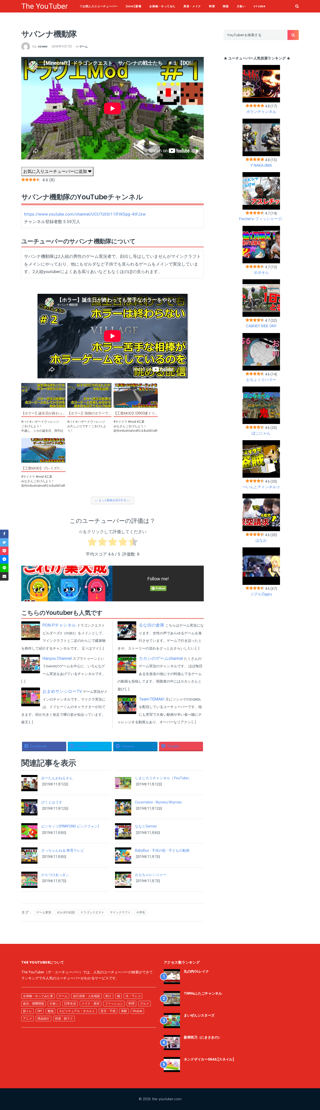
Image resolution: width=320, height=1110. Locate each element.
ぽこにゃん (261, 433)
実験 (124, 1011)
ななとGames (146, 826)
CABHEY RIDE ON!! (261, 326)
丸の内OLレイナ (196, 971)
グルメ (144, 1003)
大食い (241, 6)
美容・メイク (192, 6)
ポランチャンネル (261, 111)
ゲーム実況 (43, 912)
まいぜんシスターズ (199, 1015)
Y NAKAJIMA (261, 165)
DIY (40, 1011)
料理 (212, 6)
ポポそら (261, 272)
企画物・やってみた (162, 6)
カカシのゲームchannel (161, 658)
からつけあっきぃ (55, 875)
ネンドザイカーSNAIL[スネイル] (209, 1059)
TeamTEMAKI (151, 699)
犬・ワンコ (133, 996)
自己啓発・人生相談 (86, 996)
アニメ (27, 1018)
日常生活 (70, 1003)
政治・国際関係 (33, 1003)
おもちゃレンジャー (150, 875)
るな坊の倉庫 (151, 625)
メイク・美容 (91, 1003)
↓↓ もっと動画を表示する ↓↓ (112, 500)
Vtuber (260, 6)
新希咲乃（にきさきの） (202, 1037)
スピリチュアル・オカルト (77, 1011)
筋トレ (27, 1011)
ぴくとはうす (51, 802)
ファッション (114, 1003)
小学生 (140, 912)
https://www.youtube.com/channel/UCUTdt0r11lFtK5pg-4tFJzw (85, 214)
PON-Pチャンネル (59, 625)
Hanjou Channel (57, 658)
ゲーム (84, 46)
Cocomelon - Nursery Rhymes (158, 802)
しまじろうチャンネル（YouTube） (163, 778)
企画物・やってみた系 (38, 996)
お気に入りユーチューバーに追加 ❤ (57, 171)
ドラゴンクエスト (92, 912)
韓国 (225, 6)
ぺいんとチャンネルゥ (261, 487)
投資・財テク (64, 1018)
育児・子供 (108, 1011)
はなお (261, 540)
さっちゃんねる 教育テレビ (62, 850)
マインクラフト (120, 912)
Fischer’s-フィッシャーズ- (261, 219)
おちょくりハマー (261, 379)
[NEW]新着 (134, 6)
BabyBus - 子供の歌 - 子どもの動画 (162, 850)
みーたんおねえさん (57, 778)
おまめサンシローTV (62, 691)
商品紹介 (44, 1018)
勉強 (51, 1011)
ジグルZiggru (261, 594)
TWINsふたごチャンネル (203, 993)
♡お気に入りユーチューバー (99, 6)
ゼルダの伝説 (66, 912)
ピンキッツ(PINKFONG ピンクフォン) (70, 826)
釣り (109, 996)
